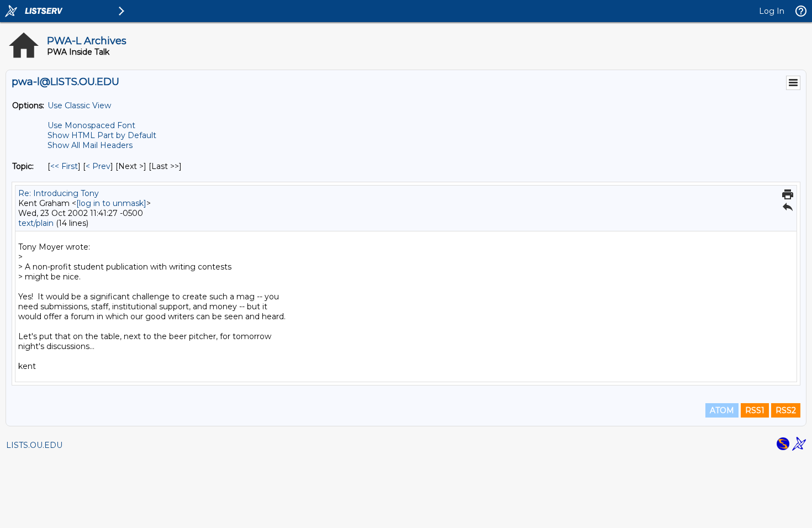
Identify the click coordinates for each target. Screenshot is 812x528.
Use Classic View (79, 105)
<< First (64, 166)
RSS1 (754, 410)
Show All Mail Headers (90, 145)
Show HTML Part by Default (102, 135)
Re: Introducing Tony (58, 193)
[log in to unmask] (111, 203)
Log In (771, 11)
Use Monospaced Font (91, 125)
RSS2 (786, 410)
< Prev (98, 166)
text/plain (36, 223)
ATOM (722, 410)
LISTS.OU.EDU (34, 445)
